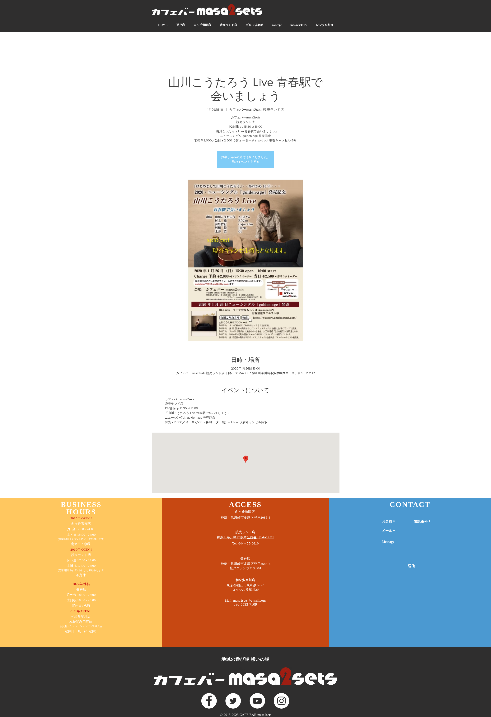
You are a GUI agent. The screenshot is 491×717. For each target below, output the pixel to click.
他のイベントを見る (245, 161)
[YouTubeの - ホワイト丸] (257, 701)
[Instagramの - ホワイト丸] (281, 701)
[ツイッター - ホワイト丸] (233, 701)
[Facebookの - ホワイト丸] (209, 701)
